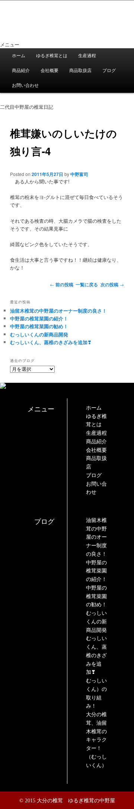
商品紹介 (21, 70)
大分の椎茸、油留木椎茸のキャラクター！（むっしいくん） (96, 740)
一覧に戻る (87, 284)
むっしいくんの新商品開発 (39, 334)
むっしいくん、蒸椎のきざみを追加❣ (51, 342)
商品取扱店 (80, 70)
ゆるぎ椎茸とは (51, 55)
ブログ (109, 70)
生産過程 (87, 55)
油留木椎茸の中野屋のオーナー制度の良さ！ (58, 310)
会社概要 (49, 70)
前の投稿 (61, 284)
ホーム (18, 55)
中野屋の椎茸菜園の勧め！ (39, 326)
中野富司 (79, 174)
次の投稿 (112, 284)
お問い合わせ (25, 85)
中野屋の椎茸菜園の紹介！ (39, 318)
